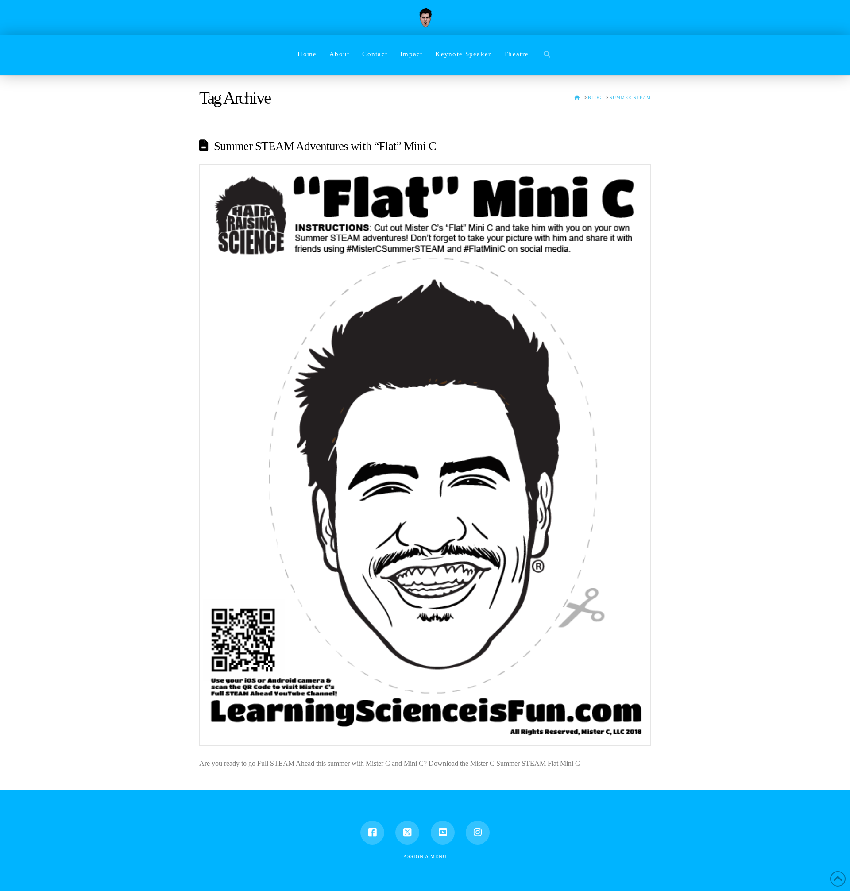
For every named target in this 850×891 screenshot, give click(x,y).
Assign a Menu (425, 856)
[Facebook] (372, 833)
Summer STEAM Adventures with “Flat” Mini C (325, 146)
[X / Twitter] (407, 833)
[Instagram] (478, 833)
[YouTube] (443, 833)
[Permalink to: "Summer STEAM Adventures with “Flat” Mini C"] (425, 455)
